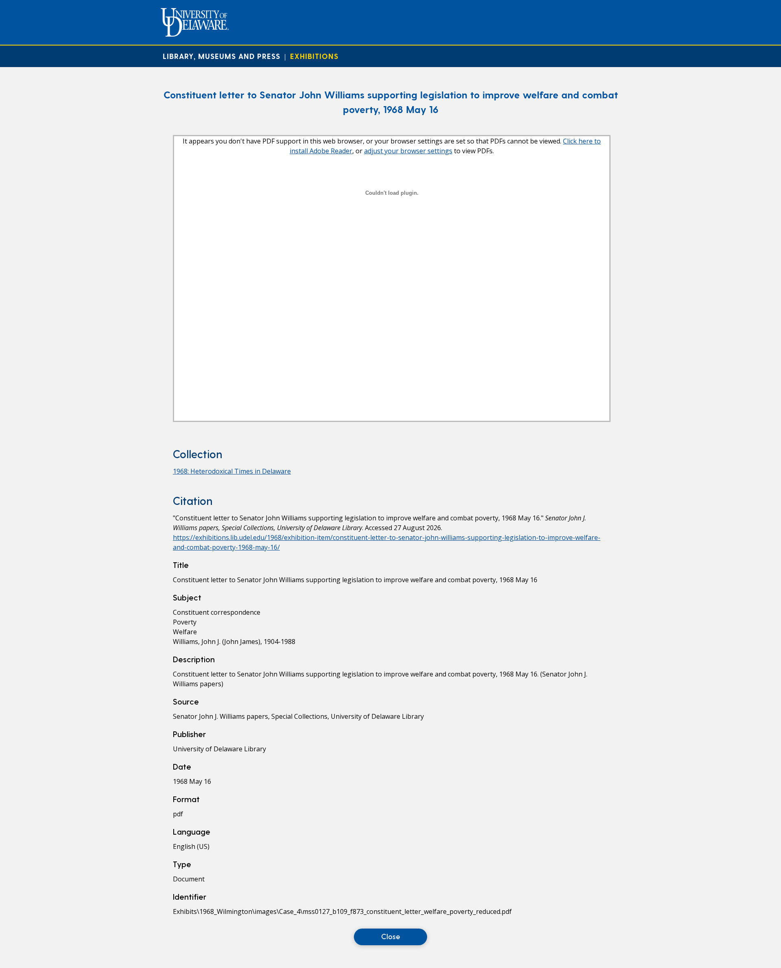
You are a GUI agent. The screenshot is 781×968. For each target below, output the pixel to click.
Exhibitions (314, 56)
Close (390, 936)
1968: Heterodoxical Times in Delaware (232, 471)
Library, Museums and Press (221, 56)
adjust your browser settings (408, 150)
